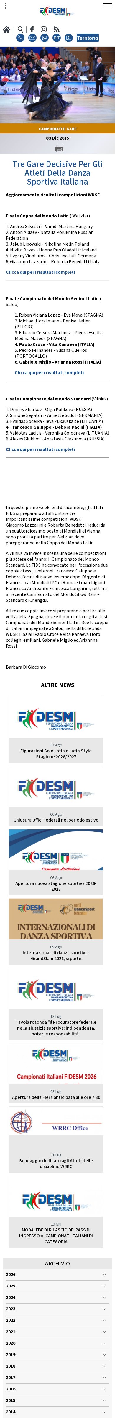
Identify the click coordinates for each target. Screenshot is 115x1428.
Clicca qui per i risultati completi (40, 272)
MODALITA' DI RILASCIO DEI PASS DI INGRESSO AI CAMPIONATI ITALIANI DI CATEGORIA (56, 1236)
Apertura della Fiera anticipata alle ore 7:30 (56, 1097)
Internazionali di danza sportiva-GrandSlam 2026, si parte (56, 956)
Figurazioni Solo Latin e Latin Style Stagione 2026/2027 (56, 754)
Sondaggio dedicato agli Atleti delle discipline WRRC (56, 1164)
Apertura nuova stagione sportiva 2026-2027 (56, 887)
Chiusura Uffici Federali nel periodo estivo (56, 820)
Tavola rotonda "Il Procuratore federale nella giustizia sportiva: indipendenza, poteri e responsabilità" (56, 1028)
